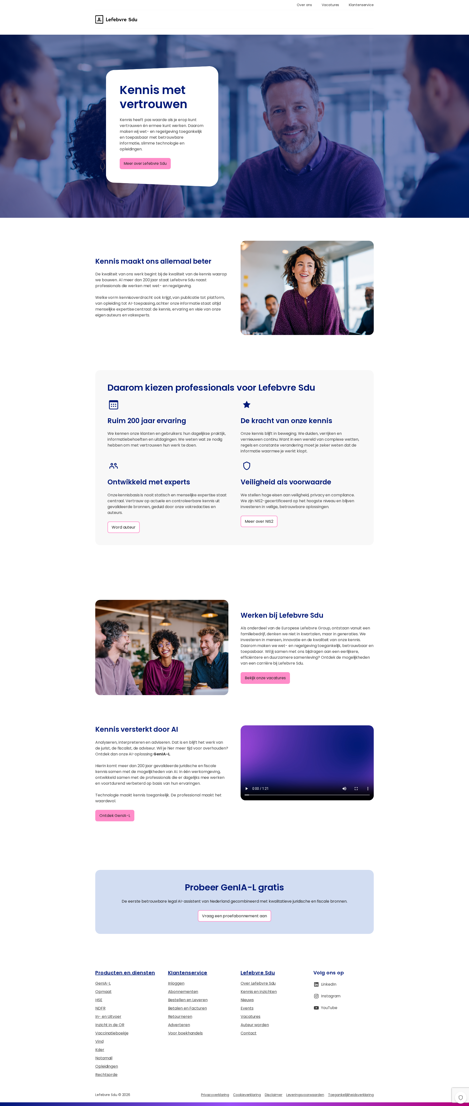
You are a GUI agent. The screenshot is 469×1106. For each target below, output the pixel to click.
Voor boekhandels (185, 1033)
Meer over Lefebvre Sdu (145, 163)
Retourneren (180, 1016)
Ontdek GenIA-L (114, 815)
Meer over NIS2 (259, 521)
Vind (99, 1041)
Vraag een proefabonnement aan (234, 916)
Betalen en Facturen (187, 1008)
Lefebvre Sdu (258, 972)
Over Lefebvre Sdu (258, 983)
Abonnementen (183, 991)
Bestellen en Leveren (188, 1000)
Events (247, 1008)
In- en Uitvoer (108, 1016)
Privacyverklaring (215, 1094)
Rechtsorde (106, 1074)
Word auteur (124, 527)
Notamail (103, 1058)
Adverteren (179, 1025)
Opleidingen (106, 1066)
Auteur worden (255, 1025)
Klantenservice (187, 972)
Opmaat (103, 991)
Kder (99, 1050)
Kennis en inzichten (259, 991)
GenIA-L (103, 983)
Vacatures (250, 1016)
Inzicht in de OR (109, 1025)
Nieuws (247, 1000)
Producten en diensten (125, 972)
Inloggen (176, 983)
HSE (98, 1000)
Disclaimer (273, 1094)
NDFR (100, 1008)
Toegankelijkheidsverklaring (351, 1094)
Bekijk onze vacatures (265, 678)
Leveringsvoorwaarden (305, 1094)
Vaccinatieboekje (111, 1033)
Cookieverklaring (247, 1094)
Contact (248, 1033)
